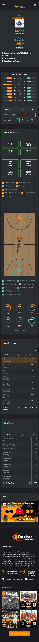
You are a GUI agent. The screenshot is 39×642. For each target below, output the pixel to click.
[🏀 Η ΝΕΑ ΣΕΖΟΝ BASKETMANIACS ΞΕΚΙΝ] (10, 600)
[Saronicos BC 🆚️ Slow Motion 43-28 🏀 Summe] (10, 619)
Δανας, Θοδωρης (9, 445)
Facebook (8, 579)
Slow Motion (19, 40)
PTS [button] (22, 355)
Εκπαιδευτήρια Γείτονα (12, 61)
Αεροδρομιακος (19, 18)
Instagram (19, 579)
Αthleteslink (32, 575)
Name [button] (7, 355)
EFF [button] (16, 355)
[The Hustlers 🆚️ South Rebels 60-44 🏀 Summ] (29, 619)
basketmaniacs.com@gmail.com (15, 573)
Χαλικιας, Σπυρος (9, 449)
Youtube (31, 579)
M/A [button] (30, 355)
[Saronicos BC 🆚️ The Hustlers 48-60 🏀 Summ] (29, 600)
